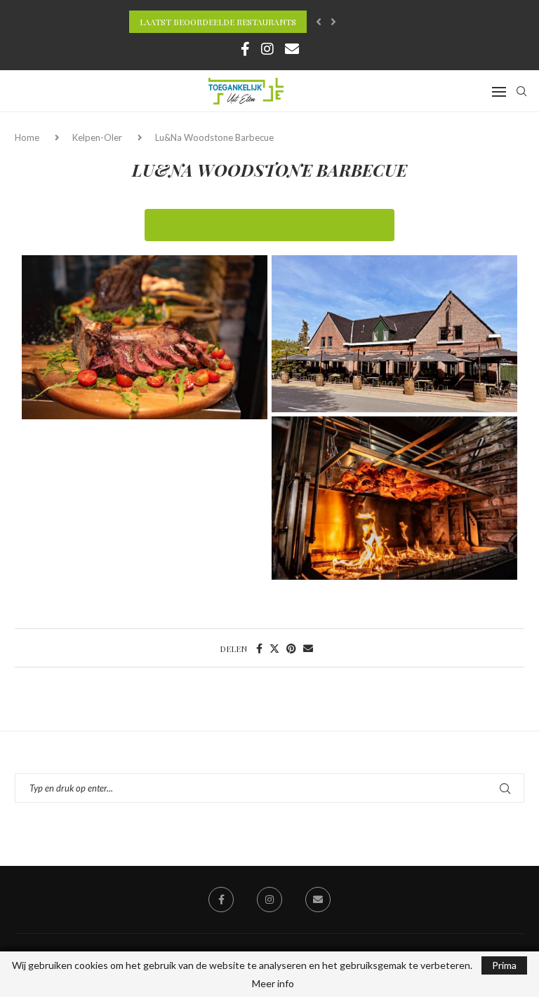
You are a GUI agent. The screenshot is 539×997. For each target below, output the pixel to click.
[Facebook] (245, 48)
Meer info (273, 984)
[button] (318, 22)
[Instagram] (267, 48)
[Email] (292, 48)
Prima (504, 965)
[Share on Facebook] (259, 648)
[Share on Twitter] (274, 648)
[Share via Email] (308, 648)
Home (28, 137)
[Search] (521, 91)
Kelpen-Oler (97, 137)
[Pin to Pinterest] (291, 648)
